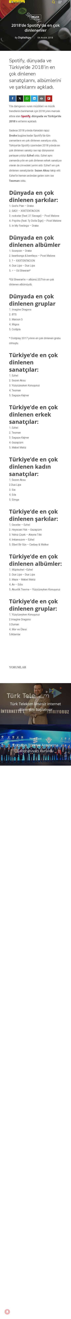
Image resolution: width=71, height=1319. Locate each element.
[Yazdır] (41, 98)
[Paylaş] (12, 98)
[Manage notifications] (7, 1311)
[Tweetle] (19, 98)
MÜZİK (35, 17)
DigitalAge (24, 37)
